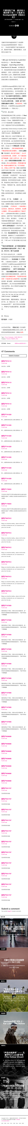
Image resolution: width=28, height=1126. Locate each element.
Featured (8, 338)
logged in (10, 911)
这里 (22, 332)
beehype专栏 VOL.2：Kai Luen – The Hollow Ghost (14, 1023)
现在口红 (20, 337)
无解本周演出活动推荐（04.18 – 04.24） (14, 1086)
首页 (2, 1123)
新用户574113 (6, 361)
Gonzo (13, 21)
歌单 (23, 1123)
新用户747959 (6, 605)
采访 (8, 1123)
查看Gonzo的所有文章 (21, 343)
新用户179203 (6, 489)
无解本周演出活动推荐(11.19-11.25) (14, 961)
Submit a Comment (14, 356)
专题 (14, 1123)
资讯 (5, 1123)
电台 (17, 1123)
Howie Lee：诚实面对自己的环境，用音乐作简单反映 (14, 928)
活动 (20, 1123)
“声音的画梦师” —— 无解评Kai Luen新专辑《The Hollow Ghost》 (14, 1054)
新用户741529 (6, 414)
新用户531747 (6, 788)
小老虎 (15, 337)
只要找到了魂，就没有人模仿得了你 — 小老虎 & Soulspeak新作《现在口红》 (14, 13)
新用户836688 (6, 736)
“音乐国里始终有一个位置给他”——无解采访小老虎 (14, 991)
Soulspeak (10, 337)
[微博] (18, 25)
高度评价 (19, 103)
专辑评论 (13, 338)
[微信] (16, 25)
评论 (17, 338)
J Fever (6, 337)
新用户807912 (6, 518)
